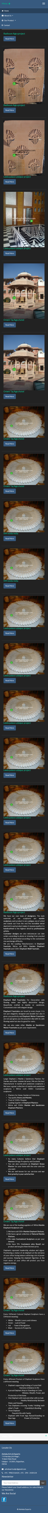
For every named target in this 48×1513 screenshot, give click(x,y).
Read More (9, 39)
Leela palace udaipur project (17, 176)
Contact (7, 25)
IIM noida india (10, 533)
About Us (9, 16)
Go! (42, 1483)
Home (6, 11)
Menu (5, 3)
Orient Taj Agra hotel (13, 319)
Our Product (10, 21)
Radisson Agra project (14, 33)
